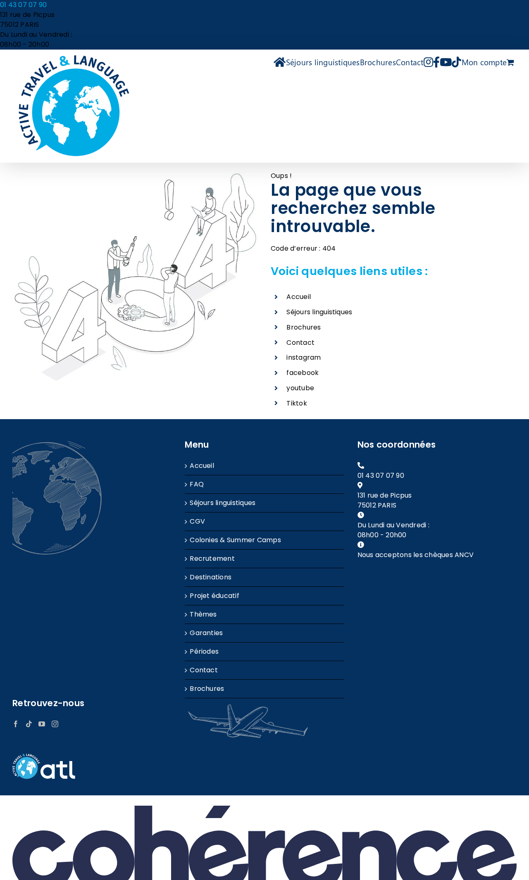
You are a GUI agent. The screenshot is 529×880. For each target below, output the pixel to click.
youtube (300, 388)
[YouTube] (41, 724)
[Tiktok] (29, 724)
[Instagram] (55, 724)
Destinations (210, 577)
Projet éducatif (214, 595)
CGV (197, 521)
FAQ (197, 484)
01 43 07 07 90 (23, 4)
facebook (302, 372)
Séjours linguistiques (319, 312)
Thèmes (203, 614)
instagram (303, 357)
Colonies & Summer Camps (235, 540)
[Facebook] (15, 724)
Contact (300, 342)
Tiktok (296, 403)
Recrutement (212, 558)
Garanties (206, 633)
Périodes (204, 651)
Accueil (298, 296)
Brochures (303, 327)
